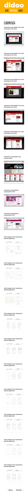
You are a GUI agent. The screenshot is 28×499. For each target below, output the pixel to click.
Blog (7, 10)
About (20, 10)
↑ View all (10, 490)
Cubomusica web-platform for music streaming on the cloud (14, 28)
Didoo (14, 5)
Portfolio (13, 10)
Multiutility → (20, 490)
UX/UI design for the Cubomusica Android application (13, 237)
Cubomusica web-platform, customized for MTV (11, 190)
